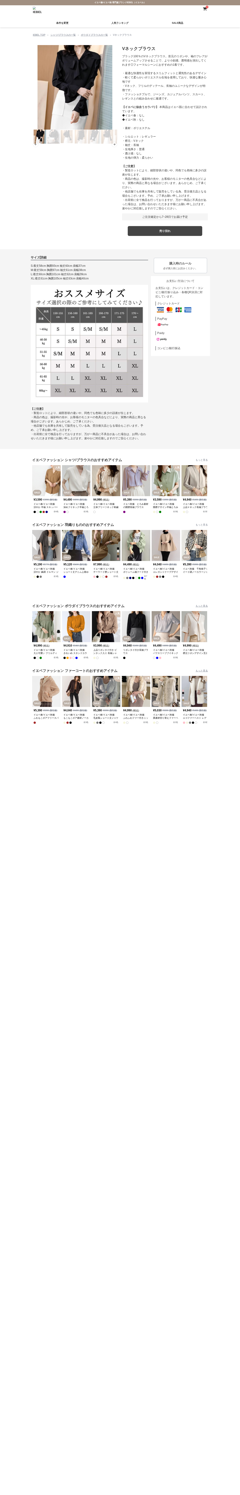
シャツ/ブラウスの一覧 (63, 34)
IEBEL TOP (39, 34)
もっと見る (202, 459)
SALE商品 (177, 22)
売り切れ (165, 230)
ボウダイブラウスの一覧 (94, 34)
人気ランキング (120, 22)
